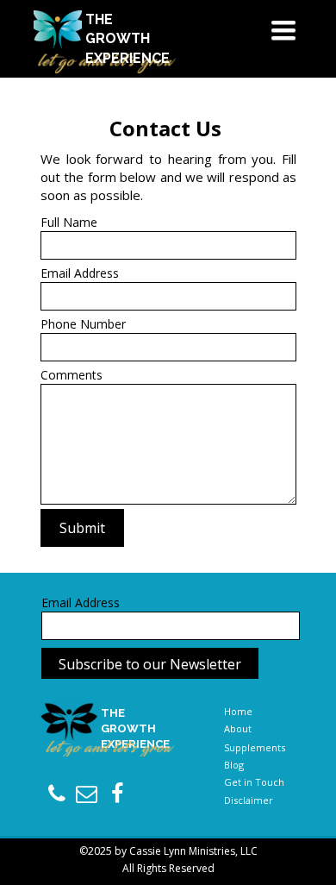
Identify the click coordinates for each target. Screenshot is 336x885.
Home (238, 711)
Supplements (254, 747)
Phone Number (83, 324)
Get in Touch (254, 781)
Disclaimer (248, 800)
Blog (234, 764)
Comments (71, 375)
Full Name (68, 222)
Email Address (79, 273)
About (238, 728)
